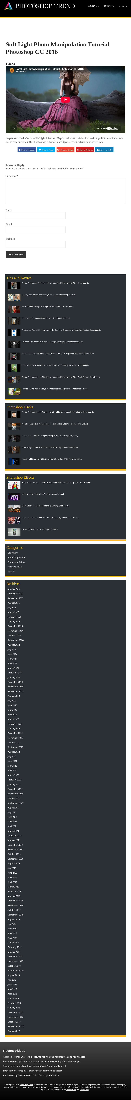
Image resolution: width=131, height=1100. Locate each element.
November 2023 (15, 686)
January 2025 (14, 621)
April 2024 (12, 663)
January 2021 (14, 840)
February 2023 (14, 724)
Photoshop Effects (16, 557)
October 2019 (14, 910)
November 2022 (15, 737)
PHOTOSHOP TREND (45, 6)
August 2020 (14, 863)
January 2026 (14, 589)
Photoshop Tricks (16, 562)
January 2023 (14, 728)
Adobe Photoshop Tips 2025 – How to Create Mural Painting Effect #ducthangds (41, 1061)
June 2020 (12, 872)
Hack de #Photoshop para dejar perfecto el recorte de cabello (32, 1070)
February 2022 (14, 779)
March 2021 (13, 831)
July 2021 (12, 812)
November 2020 (15, 849)
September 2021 (15, 803)
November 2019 (15, 905)
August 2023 (14, 696)
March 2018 (13, 998)
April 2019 (12, 938)
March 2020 (13, 886)
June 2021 (12, 817)
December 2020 (15, 845)
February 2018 (14, 1003)
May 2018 (12, 989)
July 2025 (12, 607)
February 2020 (14, 891)
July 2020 (12, 868)
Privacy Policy (84, 1090)
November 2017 (15, 1017)
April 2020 (12, 882)
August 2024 (14, 644)
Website (10, 238)
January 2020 (14, 896)
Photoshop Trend (26, 1085)
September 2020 (15, 858)
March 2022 (13, 775)
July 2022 (12, 756)
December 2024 (15, 626)
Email (9, 224)
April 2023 (12, 714)
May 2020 (12, 877)
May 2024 (12, 658)
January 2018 (14, 1007)
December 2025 (15, 593)
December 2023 (15, 682)
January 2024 (14, 677)
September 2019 (15, 914)
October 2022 (14, 742)
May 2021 (12, 821)
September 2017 (15, 1026)
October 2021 (14, 798)
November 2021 (15, 793)
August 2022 (14, 751)
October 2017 (14, 1021)
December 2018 (15, 956)
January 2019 (14, 952)
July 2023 (12, 700)
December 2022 (15, 733)
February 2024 (14, 672)
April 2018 (12, 993)
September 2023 (15, 691)
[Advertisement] (65, 25)
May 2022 (12, 765)
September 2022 (15, 747)
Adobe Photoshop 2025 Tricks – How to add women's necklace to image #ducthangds (44, 1056)
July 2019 (12, 924)
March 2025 (13, 612)
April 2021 (12, 826)
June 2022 (12, 761)
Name (9, 209)
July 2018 (12, 979)
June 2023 (12, 705)
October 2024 (14, 635)
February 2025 (14, 617)
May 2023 (12, 709)
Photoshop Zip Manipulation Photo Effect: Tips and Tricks (31, 1075)
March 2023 (13, 719)
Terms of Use (71, 1090)
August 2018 (14, 975)
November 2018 (15, 961)
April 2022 (12, 770)
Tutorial (109, 5)
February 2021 (14, 835)
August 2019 (14, 919)
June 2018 (12, 984)
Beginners (93, 5)
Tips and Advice (15, 566)
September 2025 (15, 598)
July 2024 (12, 649)
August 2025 (14, 602)
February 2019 (14, 947)
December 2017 (15, 1012)
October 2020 (14, 854)
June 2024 (12, 654)
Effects (123, 5)
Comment (12, 175)
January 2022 (14, 784)
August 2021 (14, 807)
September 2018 (15, 970)
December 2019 (15, 900)
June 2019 (12, 928)
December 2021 (15, 789)
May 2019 (12, 933)
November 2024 (15, 630)
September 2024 (15, 640)
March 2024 (13, 668)
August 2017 (14, 1031)
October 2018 (14, 965)
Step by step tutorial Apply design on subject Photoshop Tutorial (34, 1066)
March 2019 (13, 942)
